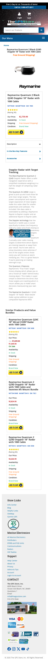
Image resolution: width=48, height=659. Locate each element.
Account (10, 572)
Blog (9, 508)
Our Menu (7, 38)
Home (6, 45)
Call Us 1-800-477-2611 (24, 7)
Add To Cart (16, 372)
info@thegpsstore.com (16, 596)
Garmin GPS (12, 516)
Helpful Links (12, 511)
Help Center (12, 560)
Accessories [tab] (12, 158)
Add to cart (17, 133)
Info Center (12, 505)
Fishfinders (11, 540)
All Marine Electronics (16, 537)
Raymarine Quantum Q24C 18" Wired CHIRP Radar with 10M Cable (23, 322)
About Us (11, 563)
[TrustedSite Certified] (12, 640)
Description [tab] (12, 144)
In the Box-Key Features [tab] (17, 151)
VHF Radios (11, 552)
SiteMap (10, 514)
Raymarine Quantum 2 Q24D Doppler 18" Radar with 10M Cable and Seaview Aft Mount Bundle (23, 386)
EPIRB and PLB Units (15, 543)
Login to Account (14, 575)
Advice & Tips (12, 569)
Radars (10, 549)
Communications (14, 546)
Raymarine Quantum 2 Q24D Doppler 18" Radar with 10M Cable (22, 440)
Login (19, 18)
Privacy (10, 566)
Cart (29, 18)
